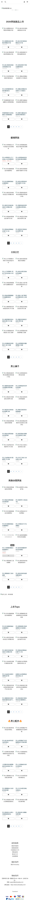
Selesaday (15, 864)
